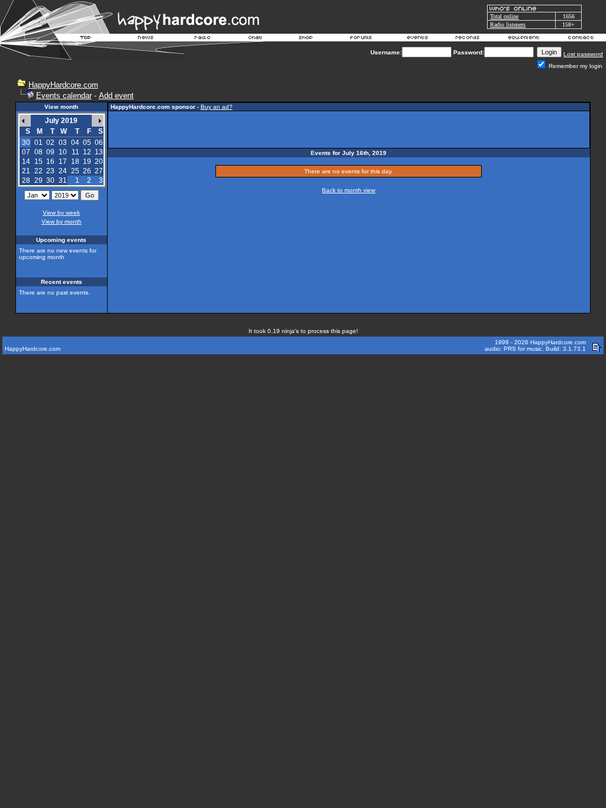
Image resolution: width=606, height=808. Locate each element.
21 (26, 171)
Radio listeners (508, 24)
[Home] (85, 39)
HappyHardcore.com (63, 84)
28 (26, 180)
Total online (504, 16)
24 (63, 171)
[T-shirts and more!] (305, 39)
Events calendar (64, 95)
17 (63, 161)
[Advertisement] (348, 129)
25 (75, 171)
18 (75, 161)
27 (99, 171)
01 (38, 142)
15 (38, 161)
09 (50, 152)
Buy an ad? (217, 107)
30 (50, 180)
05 (87, 142)
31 (63, 180)
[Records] (467, 39)
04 (75, 142)
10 (63, 152)
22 (38, 171)
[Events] (417, 39)
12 (87, 152)
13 (99, 152)
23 (50, 171)
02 (50, 142)
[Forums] (361, 39)
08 (38, 152)
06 (99, 142)
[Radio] (203, 39)
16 (50, 161)
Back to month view (348, 190)
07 (26, 152)
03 (63, 142)
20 (99, 161)
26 (87, 171)
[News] (144, 39)
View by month (61, 221)
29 (38, 180)
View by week (61, 212)
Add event (116, 95)
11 (75, 152)
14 (26, 161)
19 (87, 161)
